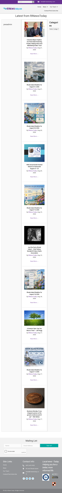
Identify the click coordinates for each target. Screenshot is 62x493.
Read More (34, 54)
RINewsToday (32, 48)
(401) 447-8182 (30, 465)
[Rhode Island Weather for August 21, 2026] (34, 72)
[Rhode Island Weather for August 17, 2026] (34, 357)
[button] (47, 7)
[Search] (33, 2)
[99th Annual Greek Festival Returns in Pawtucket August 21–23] (34, 153)
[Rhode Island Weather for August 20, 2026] (34, 113)
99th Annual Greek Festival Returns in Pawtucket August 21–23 (34, 166)
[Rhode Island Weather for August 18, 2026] (34, 279)
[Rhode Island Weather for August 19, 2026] (34, 195)
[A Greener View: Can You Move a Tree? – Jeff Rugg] (34, 318)
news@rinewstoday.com (48, 1)
